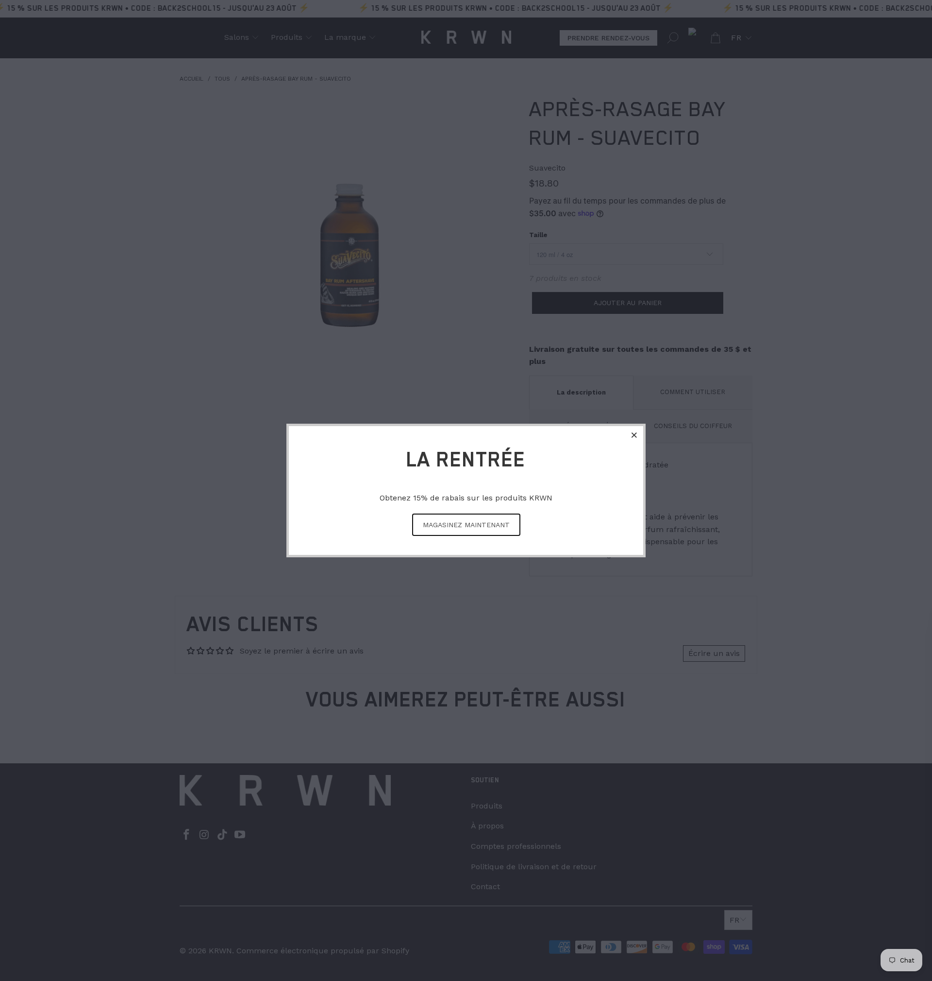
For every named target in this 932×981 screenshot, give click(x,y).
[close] (634, 435)
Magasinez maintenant (466, 525)
